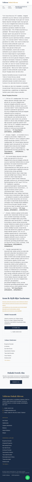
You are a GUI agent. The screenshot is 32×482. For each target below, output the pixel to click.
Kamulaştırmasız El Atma (8, 457)
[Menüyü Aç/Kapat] (28, 2)
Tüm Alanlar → (7, 360)
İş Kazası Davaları (6, 450)
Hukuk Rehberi (10, 7)
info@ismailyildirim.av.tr (10, 410)
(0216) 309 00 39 (16, 332)
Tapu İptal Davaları (9, 353)
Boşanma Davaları (9, 344)
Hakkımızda (5, 423)
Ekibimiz (4, 428)
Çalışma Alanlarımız (7, 425)
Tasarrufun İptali (6, 459)
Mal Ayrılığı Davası (7, 445)
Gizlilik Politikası (6, 475)
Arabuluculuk (7, 358)
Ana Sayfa (3, 7)
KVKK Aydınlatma (15, 475)
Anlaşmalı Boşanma (7, 443)
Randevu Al (16, 382)
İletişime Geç (16, 327)
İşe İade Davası (8, 348)
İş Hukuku (6, 346)
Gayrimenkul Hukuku (9, 351)
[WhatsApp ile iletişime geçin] (27, 477)
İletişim (4, 432)
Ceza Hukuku (7, 355)
